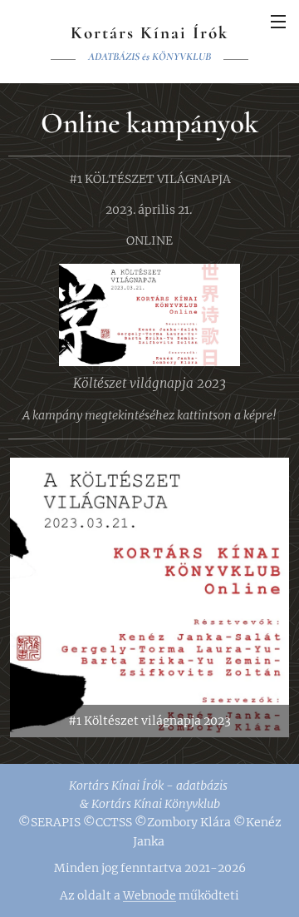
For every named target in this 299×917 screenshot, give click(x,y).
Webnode (149, 895)
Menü (278, 20)
